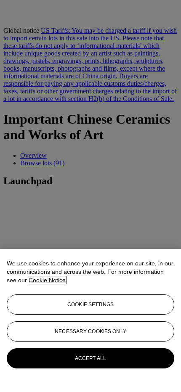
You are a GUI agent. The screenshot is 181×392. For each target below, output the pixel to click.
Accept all (90, 358)
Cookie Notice (47, 280)
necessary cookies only (90, 331)
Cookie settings (90, 304)
